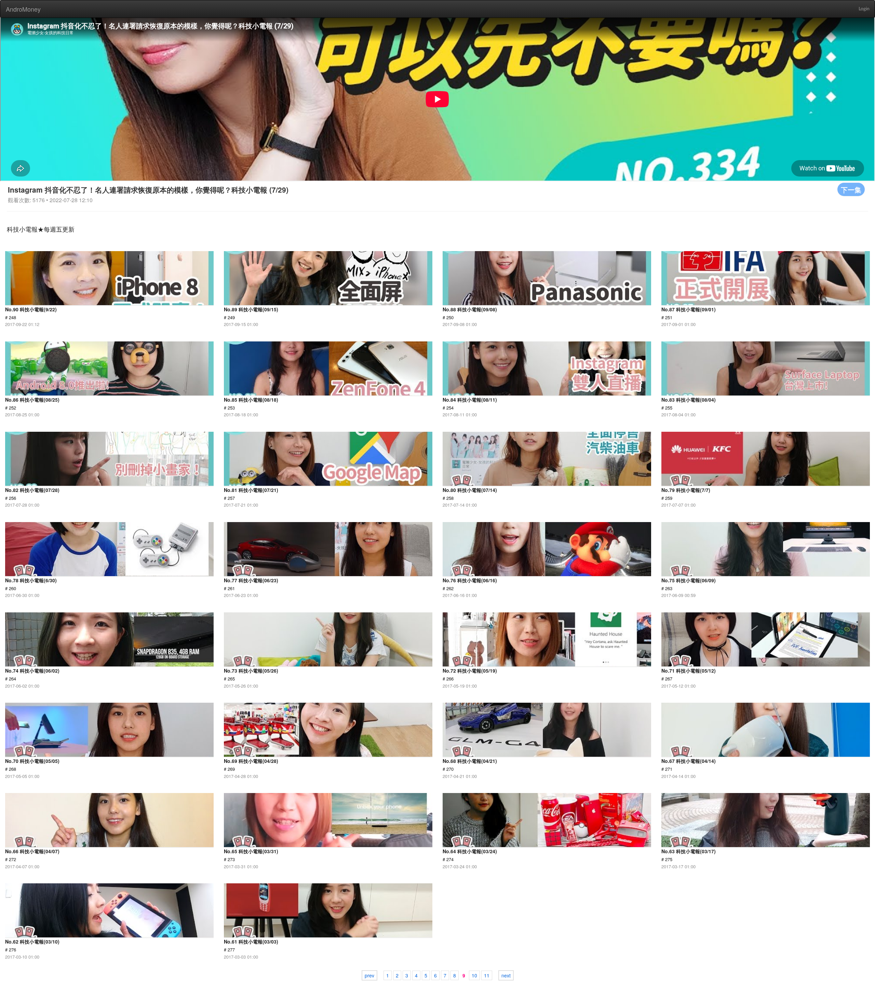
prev (369, 975)
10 (474, 975)
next (506, 975)
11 (486, 975)
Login (864, 9)
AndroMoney (23, 8)
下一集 (851, 189)
